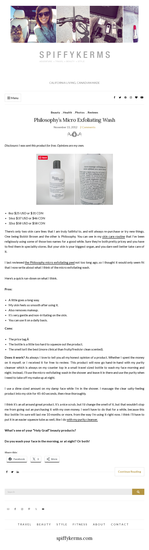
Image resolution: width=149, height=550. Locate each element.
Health (67, 112)
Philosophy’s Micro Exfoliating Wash (74, 120)
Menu (14, 98)
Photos (80, 112)
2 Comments (87, 127)
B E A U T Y (44, 524)
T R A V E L (24, 524)
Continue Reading (129, 471)
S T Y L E (61, 524)
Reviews (93, 112)
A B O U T (99, 524)
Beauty (55, 112)
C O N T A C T (119, 524)
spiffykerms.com (74, 538)
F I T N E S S (80, 524)
